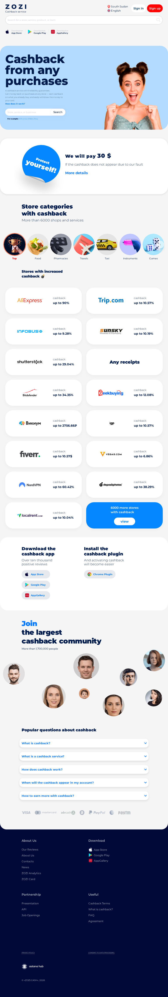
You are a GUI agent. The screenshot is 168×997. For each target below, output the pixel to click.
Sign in (138, 8)
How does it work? (15, 104)
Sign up (155, 8)
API (24, 909)
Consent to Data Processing (101, 953)
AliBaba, (31, 119)
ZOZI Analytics (31, 873)
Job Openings (31, 915)
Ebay (36, 119)
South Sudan (119, 6)
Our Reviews (30, 849)
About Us (28, 855)
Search (57, 112)
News (25, 867)
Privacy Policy (28, 953)
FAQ (91, 915)
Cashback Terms (99, 903)
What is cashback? (100, 909)
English (115, 10)
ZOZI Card (28, 879)
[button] (160, 244)
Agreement (95, 921)
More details (76, 173)
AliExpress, (23, 119)
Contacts (28, 861)
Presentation (30, 903)
